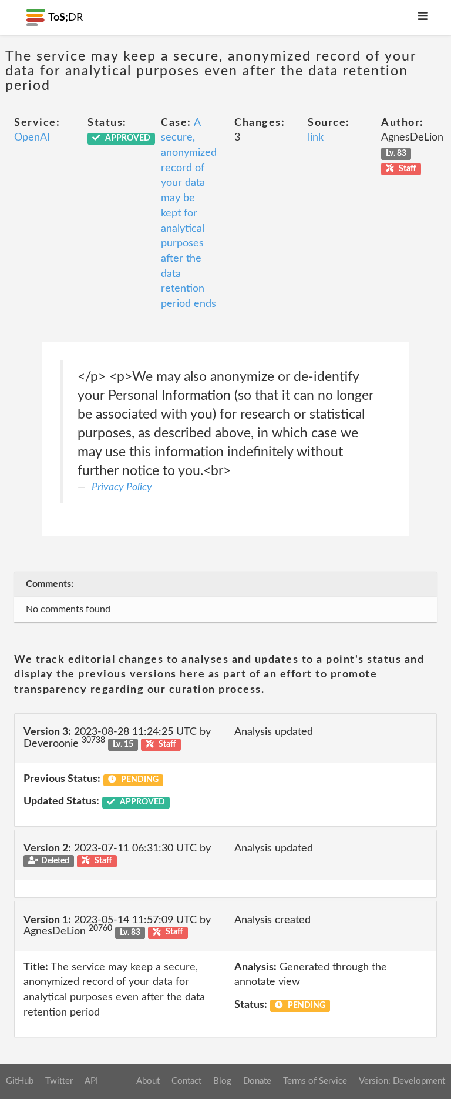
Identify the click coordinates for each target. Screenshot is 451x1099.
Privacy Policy (122, 487)
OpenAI (32, 137)
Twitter (59, 1081)
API (91, 1081)
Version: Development (402, 1081)
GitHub (19, 1081)
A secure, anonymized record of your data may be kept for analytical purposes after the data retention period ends (189, 213)
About (148, 1081)
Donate (257, 1081)
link (316, 137)
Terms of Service (315, 1081)
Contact (186, 1081)
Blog (222, 1081)
